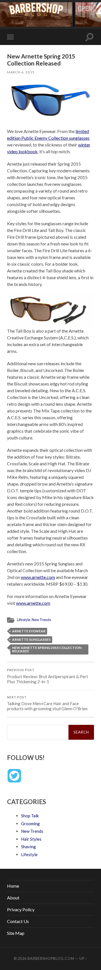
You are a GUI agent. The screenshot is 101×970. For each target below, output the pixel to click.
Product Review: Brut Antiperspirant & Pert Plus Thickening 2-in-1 (47, 676)
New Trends (41, 619)
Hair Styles (31, 839)
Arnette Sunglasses (31, 639)
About (13, 897)
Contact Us (18, 921)
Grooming (30, 823)
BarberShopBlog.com (50, 958)
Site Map (15, 933)
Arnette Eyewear (28, 631)
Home (13, 885)
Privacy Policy (21, 909)
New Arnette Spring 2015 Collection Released (46, 649)
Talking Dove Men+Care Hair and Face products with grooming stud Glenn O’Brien (47, 703)
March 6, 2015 (21, 72)
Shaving (28, 846)
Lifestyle (23, 619)
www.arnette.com (38, 577)
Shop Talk (30, 815)
